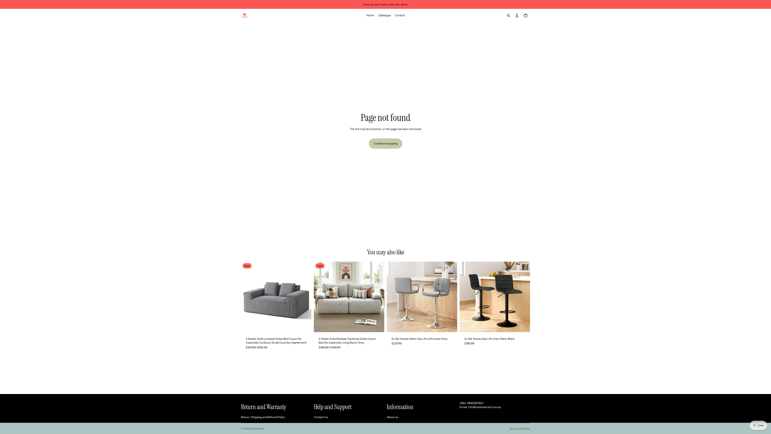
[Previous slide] (247, 296)
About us (392, 417)
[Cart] (525, 15)
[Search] (508, 15)
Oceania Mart (257, 428)
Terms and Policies (519, 428)
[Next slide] (305, 296)
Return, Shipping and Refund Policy (263, 417)
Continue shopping (386, 143)
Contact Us (321, 417)
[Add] (305, 326)
